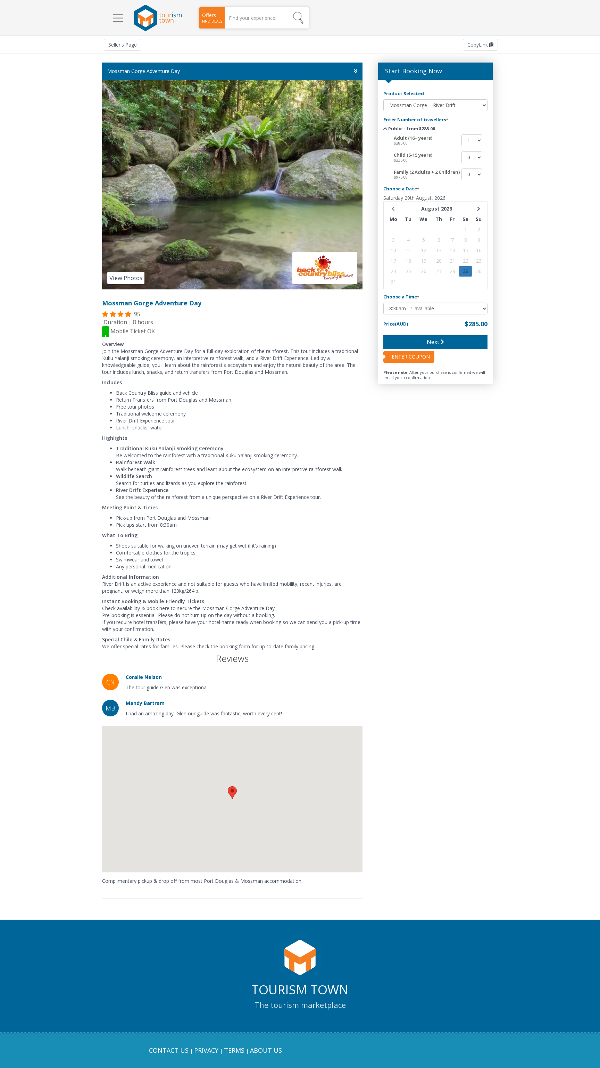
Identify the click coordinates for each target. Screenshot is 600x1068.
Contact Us (169, 1050)
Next (434, 342)
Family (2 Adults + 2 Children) (427, 172)
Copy (478, 44)
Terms (234, 1050)
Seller (122, 44)
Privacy (206, 1050)
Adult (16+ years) (413, 138)
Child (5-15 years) (413, 155)
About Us (266, 1050)
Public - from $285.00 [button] (411, 128)
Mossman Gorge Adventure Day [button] (143, 71)
